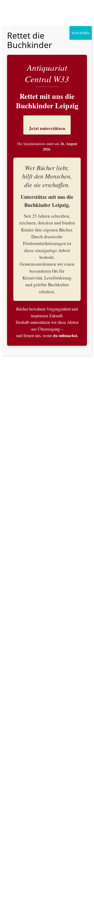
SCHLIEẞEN (81, 33)
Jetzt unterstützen (47, 128)
